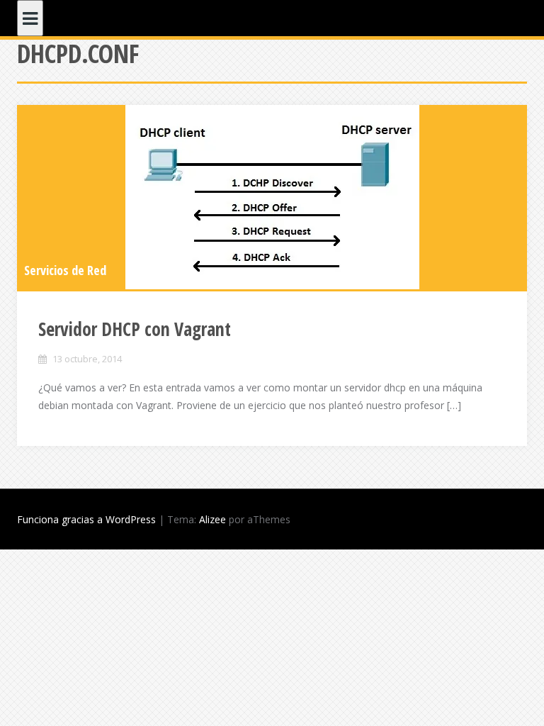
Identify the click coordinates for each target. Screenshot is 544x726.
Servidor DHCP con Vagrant (134, 329)
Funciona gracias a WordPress (86, 519)
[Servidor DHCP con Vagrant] (272, 197)
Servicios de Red (65, 270)
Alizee (212, 519)
